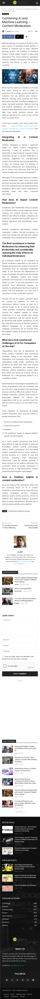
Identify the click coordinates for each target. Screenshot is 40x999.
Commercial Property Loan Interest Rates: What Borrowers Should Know (25, 803)
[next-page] (7, 608)
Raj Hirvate (18, 591)
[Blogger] (7, 980)
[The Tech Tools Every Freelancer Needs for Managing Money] (7, 601)
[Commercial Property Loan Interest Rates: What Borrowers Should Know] (7, 804)
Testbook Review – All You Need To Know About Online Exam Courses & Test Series (25, 829)
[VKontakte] (33, 980)
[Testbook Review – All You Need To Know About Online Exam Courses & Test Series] (7, 829)
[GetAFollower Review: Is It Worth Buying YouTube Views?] (7, 771)
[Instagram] (23, 980)
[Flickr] (17, 980)
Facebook (21, 561)
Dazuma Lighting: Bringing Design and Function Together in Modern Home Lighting (26, 580)
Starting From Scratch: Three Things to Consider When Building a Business (26, 759)
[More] (26, 37)
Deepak (17, 603)
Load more (19, 812)
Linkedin (27, 561)
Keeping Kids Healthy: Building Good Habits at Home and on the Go (25, 748)
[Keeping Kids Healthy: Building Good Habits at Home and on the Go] (7, 749)
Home (4, 9)
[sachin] (3, 31)
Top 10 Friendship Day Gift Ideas (25, 885)
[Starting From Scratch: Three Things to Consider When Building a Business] (7, 760)
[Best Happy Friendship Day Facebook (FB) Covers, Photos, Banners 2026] (7, 867)
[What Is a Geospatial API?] (7, 591)
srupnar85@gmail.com (20, 564)
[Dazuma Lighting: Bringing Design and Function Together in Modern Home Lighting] (7, 580)
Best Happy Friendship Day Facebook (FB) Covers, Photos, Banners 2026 (25, 867)
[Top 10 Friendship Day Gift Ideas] (7, 888)
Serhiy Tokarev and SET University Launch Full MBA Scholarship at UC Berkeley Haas (26, 839)
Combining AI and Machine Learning (19, 511)
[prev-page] (3, 608)
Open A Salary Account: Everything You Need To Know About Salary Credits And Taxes (25, 781)
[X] (28, 980)
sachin (9, 31)
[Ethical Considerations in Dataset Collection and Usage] (7, 851)
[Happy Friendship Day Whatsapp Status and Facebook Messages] (7, 878)
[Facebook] (12, 980)
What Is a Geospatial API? (23, 588)
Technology (10, 9)
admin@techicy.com (17, 965)
